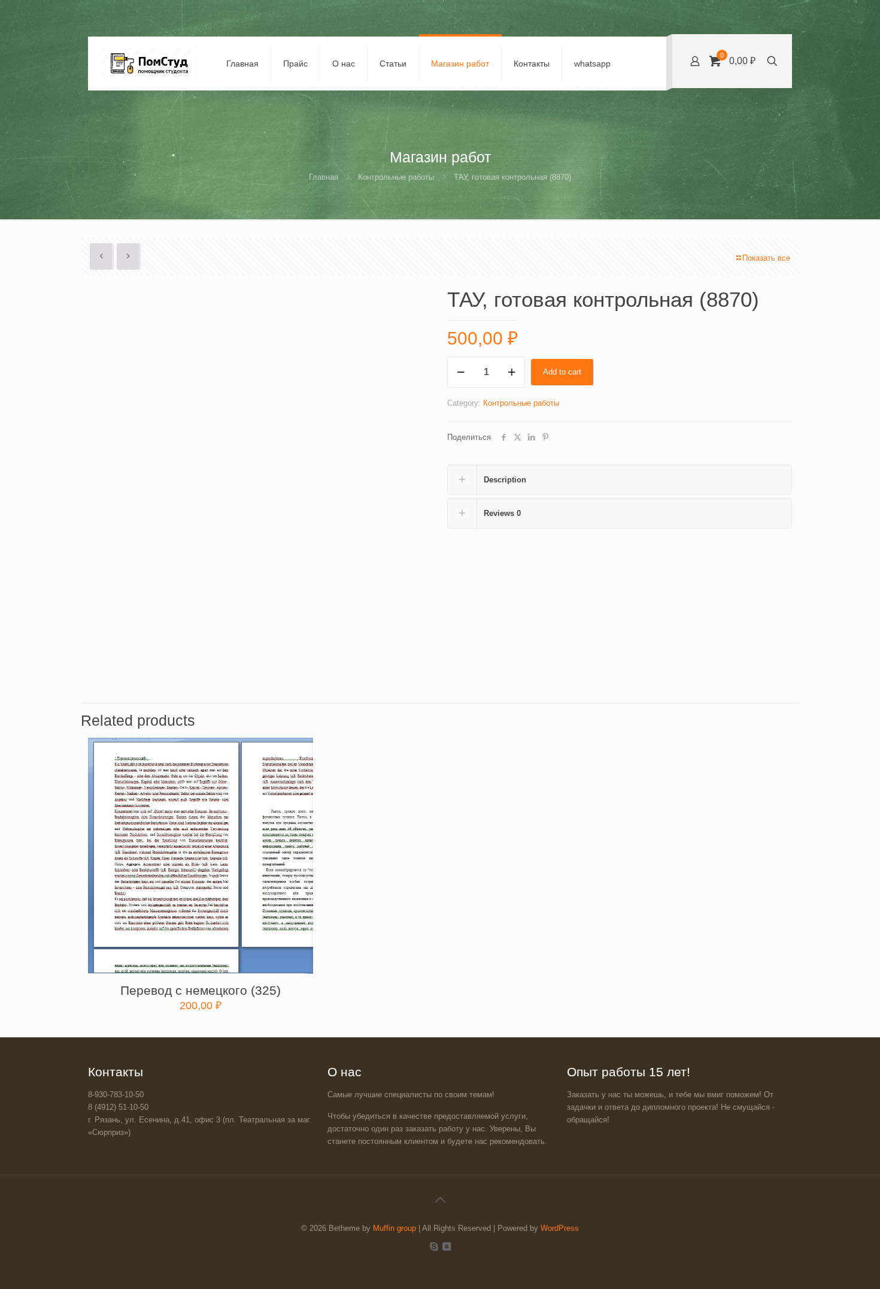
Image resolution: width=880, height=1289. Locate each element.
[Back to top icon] (440, 1199)
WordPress (560, 1228)
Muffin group (394, 1228)
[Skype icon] (433, 1246)
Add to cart (562, 371)
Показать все (766, 257)
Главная (323, 177)
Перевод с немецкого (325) (200, 990)
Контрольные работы (396, 177)
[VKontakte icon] (446, 1246)
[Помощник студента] (148, 63)
